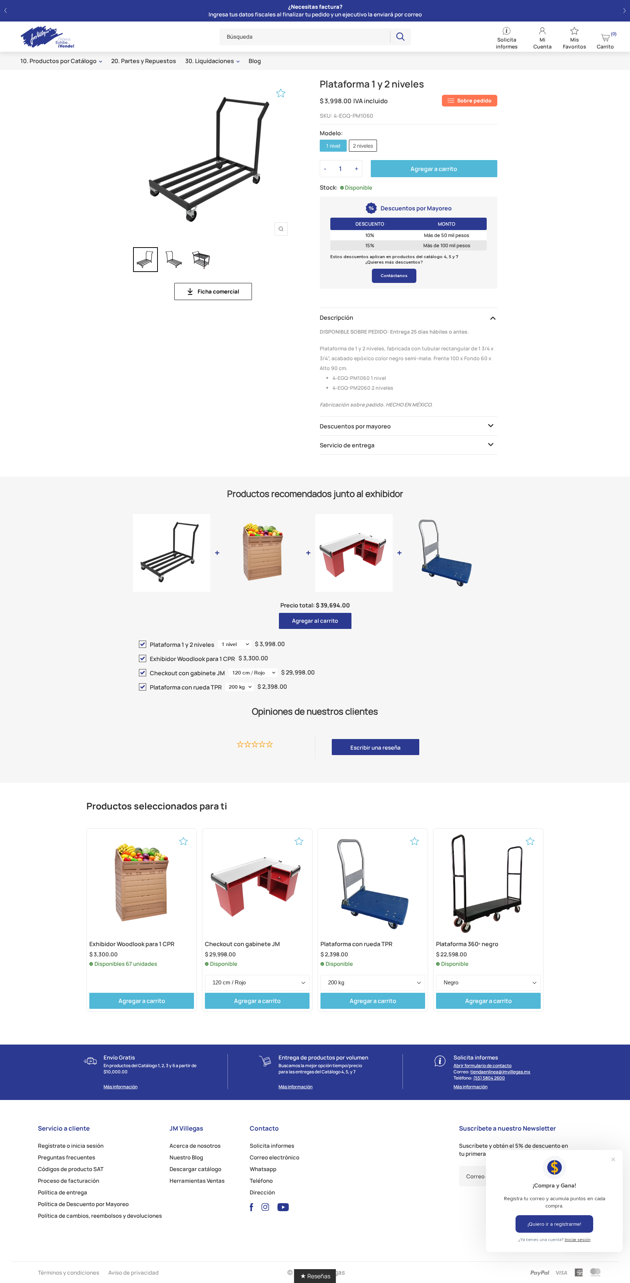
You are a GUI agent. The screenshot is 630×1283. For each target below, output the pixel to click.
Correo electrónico (274, 1157)
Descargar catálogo (195, 1169)
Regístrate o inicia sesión (71, 1145)
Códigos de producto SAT (71, 1169)
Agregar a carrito (434, 169)
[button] (5, 11)
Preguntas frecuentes (66, 1157)
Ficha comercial (218, 291)
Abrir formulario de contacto (483, 1065)
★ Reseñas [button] (315, 1276)
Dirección (262, 1192)
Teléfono (261, 1180)
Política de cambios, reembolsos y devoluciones (100, 1215)
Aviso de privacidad (133, 1272)
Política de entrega (62, 1192)
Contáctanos (394, 275)
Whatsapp (263, 1169)
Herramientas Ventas (197, 1180)
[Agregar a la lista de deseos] (281, 93)
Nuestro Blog (186, 1157)
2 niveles (363, 145)
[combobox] (305, 37)
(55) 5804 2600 (489, 1078)
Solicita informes (272, 1145)
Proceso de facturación (68, 1180)
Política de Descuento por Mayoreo (83, 1204)
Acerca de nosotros (195, 1145)
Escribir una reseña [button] (375, 747)
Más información (120, 1087)
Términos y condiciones (68, 1272)
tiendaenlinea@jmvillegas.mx (500, 1072)
